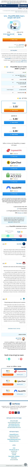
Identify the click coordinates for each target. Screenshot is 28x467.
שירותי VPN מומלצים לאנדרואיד (14, 427)
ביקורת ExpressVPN (14, 434)
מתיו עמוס (11, 47)
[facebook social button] (19, 413)
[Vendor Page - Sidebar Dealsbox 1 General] (14, 373)
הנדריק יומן (21, 44)
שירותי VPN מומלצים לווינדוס (14, 422)
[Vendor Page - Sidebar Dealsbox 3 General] (14, 392)
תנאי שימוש (14, 452)
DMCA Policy (14, 457)
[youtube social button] (10, 413)
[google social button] (13, 413)
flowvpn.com (21, 212)
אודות (14, 447)
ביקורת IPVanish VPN (14, 441)
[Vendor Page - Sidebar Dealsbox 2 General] (14, 382)
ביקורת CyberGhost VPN (14, 436)
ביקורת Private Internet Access (14, 439)
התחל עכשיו (14, 110)
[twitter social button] (16, 413)
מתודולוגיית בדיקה (14, 459)
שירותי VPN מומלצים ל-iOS (14, 425)
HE (5, 5)
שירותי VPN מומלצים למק (14, 424)
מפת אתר (14, 454)
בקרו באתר (14, 39)
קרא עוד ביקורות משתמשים (14, 328)
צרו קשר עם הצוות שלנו (14, 449)
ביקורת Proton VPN (14, 437)
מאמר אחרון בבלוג (14, 420)
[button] (25, 464)
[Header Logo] (22, 6)
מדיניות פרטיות (14, 451)
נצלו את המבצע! (8, 374)
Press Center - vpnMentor (14, 456)
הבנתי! (16, 11)
